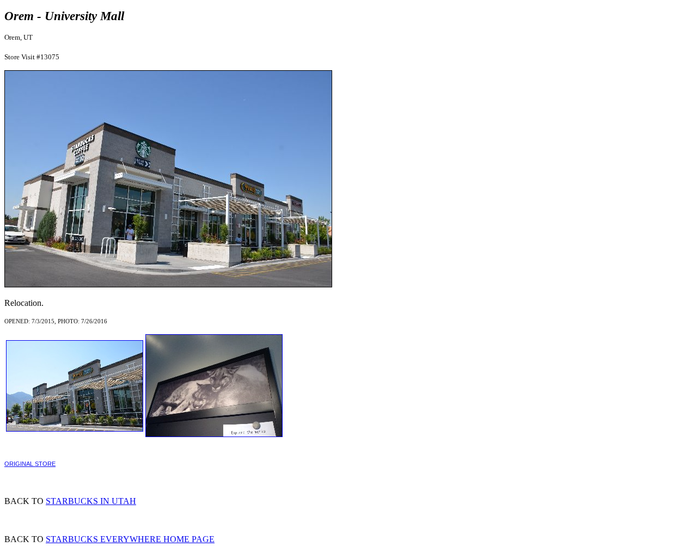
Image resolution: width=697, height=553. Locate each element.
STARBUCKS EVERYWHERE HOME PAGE (130, 539)
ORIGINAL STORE (30, 463)
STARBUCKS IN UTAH (91, 501)
